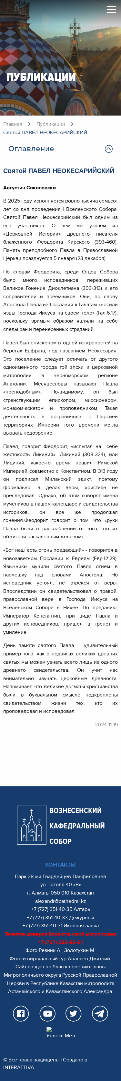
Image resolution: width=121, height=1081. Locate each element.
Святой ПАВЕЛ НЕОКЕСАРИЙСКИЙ (45, 132)
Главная (12, 124)
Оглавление (31, 148)
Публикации (50, 124)
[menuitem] (60, 149)
